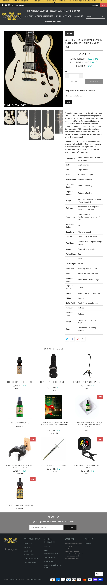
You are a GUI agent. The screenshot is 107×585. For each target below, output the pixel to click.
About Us (47, 546)
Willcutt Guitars (12, 579)
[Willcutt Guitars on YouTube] (6, 5)
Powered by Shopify (36, 579)
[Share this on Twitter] (67, 339)
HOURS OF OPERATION (51, 554)
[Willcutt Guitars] (11, 16)
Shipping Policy (28, 551)
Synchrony (88, 543)
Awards (46, 550)
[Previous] (5, 69)
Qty (66, 71)
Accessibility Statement (31, 558)
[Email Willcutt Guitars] (12, 5)
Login (96, 5)
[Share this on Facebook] (72, 339)
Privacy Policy (28, 543)
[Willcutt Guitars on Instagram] (9, 5)
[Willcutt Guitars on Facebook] (2, 5)
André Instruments (49, 557)
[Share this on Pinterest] (78, 339)
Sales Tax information (30, 562)
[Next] (61, 69)
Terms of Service (29, 555)
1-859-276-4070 (19, 5)
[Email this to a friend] (83, 339)
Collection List (48, 561)
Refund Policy (28, 547)
